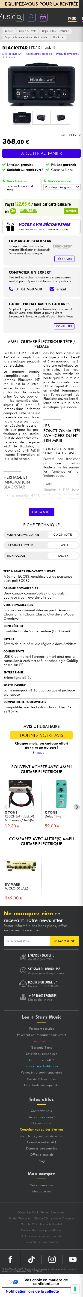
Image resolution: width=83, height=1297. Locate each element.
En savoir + (41, 753)
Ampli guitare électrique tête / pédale (26, 37)
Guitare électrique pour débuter (41, 1230)
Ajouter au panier (41, 153)
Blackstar (58, 37)
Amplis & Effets (27, 31)
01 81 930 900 (49, 986)
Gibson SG (41, 1218)
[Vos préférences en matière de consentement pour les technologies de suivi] (75, 1289)
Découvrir (64, 259)
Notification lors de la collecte (32, 1291)
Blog (42, 1161)
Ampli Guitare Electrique (55, 31)
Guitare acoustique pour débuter (41, 1236)
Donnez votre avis (41, 735)
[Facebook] (10, 1259)
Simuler (71, 210)
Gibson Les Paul (27, 1212)
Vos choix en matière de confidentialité (46, 1282)
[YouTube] (72, 1259)
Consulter (64, 326)
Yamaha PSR (29, 1224)
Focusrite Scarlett (51, 1224)
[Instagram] (52, 1259)
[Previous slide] (6, 807)
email (61, 289)
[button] (22, 118)
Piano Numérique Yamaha (42, 1242)
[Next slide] (77, 807)
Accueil (9, 31)
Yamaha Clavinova (62, 1218)
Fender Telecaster (20, 1218)
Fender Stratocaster (53, 1212)
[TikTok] (31, 1259)
